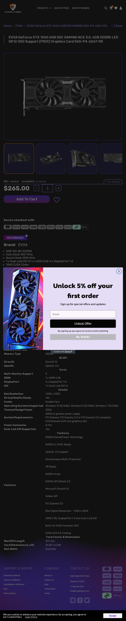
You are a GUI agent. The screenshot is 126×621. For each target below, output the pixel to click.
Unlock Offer (83, 323)
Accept (112, 615)
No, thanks (83, 336)
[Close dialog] (119, 271)
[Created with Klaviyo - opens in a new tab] (63, 352)
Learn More (31, 616)
